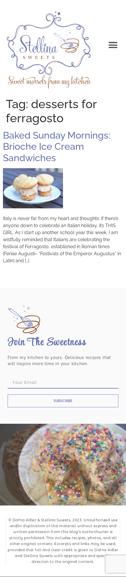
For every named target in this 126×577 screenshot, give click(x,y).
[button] (113, 45)
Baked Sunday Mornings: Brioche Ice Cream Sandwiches (56, 146)
